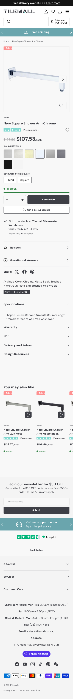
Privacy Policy (10, 690)
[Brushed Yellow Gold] (29, 153)
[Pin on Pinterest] (32, 272)
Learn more (53, 3)
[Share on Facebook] (24, 272)
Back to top (36, 550)
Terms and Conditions (30, 690)
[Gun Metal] (61, 153)
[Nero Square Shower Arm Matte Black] (51, 406)
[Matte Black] (8, 164)
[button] (59, 11)
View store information (21, 233)
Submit (36, 510)
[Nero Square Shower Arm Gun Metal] (18, 406)
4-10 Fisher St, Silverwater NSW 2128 (36, 644)
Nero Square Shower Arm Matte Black (49, 432)
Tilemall (14, 685)
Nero (6, 117)
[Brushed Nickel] (18, 153)
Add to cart (48, 199)
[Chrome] (39, 153)
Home (6, 41)
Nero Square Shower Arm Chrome (27, 41)
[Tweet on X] (17, 272)
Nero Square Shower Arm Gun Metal (17, 432)
